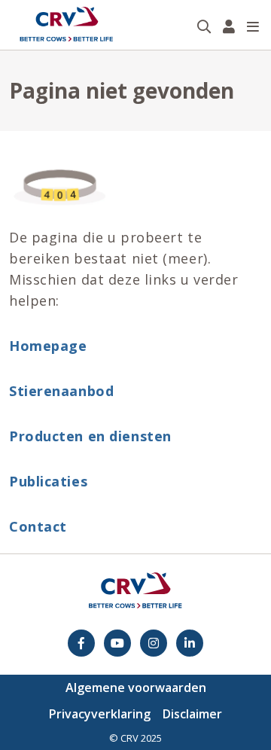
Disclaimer (192, 714)
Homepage (48, 346)
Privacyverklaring (100, 714)
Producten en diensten (90, 436)
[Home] (66, 25)
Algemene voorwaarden (135, 687)
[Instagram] (153, 643)
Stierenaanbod (61, 391)
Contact (38, 526)
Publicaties (48, 481)
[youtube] (117, 643)
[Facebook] (81, 643)
